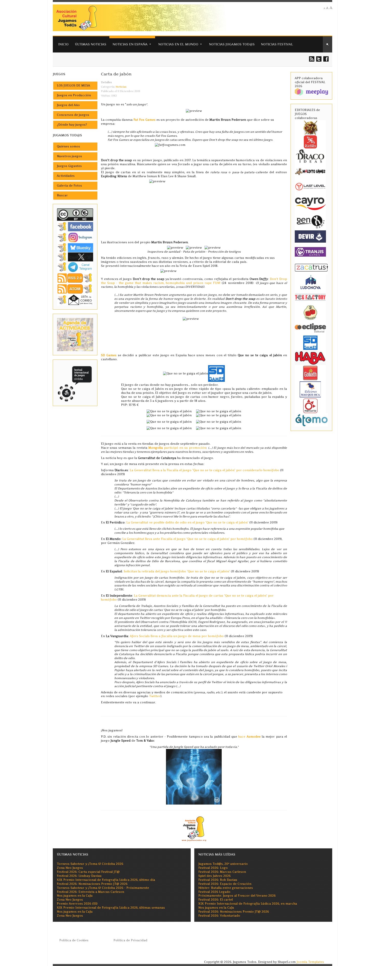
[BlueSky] (75, 247)
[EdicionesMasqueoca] (310, 389)
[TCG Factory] (310, 297)
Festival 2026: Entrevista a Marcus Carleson (90, 892)
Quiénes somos (68, 146)
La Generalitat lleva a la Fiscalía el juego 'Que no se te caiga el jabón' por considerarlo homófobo (204, 470)
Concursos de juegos (73, 115)
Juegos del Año (68, 105)
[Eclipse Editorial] (310, 327)
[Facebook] (75, 226)
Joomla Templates (310, 962)
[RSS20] (75, 277)
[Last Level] (310, 186)
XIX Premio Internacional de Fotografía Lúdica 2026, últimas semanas (111, 907)
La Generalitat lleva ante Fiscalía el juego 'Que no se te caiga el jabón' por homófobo (187, 539)
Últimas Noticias (90, 44)
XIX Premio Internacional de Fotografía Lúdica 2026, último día (106, 879)
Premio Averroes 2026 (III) (77, 903)
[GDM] (310, 127)
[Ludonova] (310, 282)
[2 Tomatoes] (310, 312)
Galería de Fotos (69, 185)
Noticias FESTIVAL (277, 44)
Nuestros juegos (69, 156)
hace (249, 736)
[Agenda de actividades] (75, 334)
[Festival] (75, 382)
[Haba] (310, 357)
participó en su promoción (177, 447)
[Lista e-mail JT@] (75, 299)
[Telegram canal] (75, 266)
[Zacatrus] (311, 267)
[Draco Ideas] (310, 155)
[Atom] (75, 288)
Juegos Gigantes (69, 166)
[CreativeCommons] (75, 214)
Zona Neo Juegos (70, 867)
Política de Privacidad (130, 940)
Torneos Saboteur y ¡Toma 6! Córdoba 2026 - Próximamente (103, 888)
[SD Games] (310, 342)
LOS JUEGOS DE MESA (73, 85)
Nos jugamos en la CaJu (75, 895)
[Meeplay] (311, 91)
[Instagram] (75, 237)
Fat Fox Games (144, 119)
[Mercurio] (310, 405)
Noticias (121, 86)
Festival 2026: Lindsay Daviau (79, 875)
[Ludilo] (310, 141)
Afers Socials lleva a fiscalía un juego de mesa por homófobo (177, 636)
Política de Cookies (73, 940)
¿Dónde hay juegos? (72, 124)
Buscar (62, 195)
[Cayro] (310, 203)
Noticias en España (130, 44)
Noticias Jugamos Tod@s (232, 44)
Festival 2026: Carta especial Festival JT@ (88, 871)
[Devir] (310, 236)
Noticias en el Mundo (178, 44)
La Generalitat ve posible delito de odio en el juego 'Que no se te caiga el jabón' (187, 522)
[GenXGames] (310, 221)
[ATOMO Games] (311, 419)
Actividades (66, 175)
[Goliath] (310, 372)
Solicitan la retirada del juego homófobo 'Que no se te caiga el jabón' (177, 571)
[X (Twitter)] (75, 256)
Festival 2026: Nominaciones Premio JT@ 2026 (92, 884)
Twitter (154, 696)
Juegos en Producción (74, 95)
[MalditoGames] (310, 171)
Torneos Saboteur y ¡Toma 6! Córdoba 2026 (90, 863)
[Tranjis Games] (310, 251)
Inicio (63, 44)
